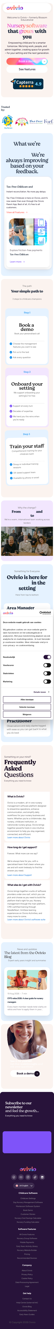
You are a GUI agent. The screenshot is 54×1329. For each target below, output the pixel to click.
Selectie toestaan (27, 707)
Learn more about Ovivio (18, 837)
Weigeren (27, 714)
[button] (27, 541)
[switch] (47, 665)
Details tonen (40, 692)
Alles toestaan (27, 699)
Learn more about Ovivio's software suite (26, 919)
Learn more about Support (19, 875)
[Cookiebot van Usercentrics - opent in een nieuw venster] (39, 613)
